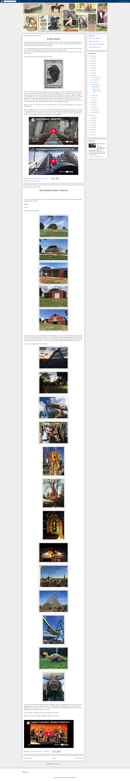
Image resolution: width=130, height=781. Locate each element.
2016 (92, 118)
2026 (92, 56)
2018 (92, 75)
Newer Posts (28, 758)
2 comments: (46, 751)
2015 (92, 120)
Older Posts (79, 758)
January (94, 112)
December (95, 77)
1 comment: (45, 178)
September (95, 85)
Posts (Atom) (57, 764)
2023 (92, 63)
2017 (92, 115)
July (93, 97)
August (94, 95)
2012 (92, 127)
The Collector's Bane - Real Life (96, 91)
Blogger (74, 777)
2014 (92, 122)
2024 (92, 61)
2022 (92, 65)
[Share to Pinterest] (58, 178)
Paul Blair (37, 181)
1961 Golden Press (94, 41)
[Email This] (52, 178)
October (94, 82)
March (94, 107)
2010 (92, 132)
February (95, 110)
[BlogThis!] (53, 178)
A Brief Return (95, 87)
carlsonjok (101, 143)
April (93, 105)
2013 (92, 125)
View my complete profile (96, 156)
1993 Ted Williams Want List (96, 44)
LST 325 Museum (47, 707)
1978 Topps (31, 181)
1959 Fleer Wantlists (94, 38)
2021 (92, 68)
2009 (92, 134)
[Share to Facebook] (57, 178)
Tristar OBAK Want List (95, 47)
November (95, 80)
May (93, 102)
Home (54, 758)
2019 (92, 73)
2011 (92, 130)
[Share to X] (55, 178)
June (93, 100)
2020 (92, 70)
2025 (92, 58)
